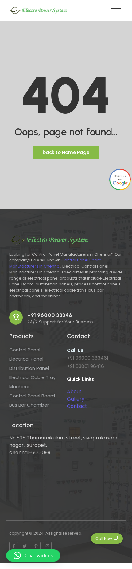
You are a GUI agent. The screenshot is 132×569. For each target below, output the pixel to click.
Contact (77, 406)
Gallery (75, 398)
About (74, 391)
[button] (33, 555)
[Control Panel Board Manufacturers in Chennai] (38, 9)
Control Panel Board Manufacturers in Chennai (55, 263)
